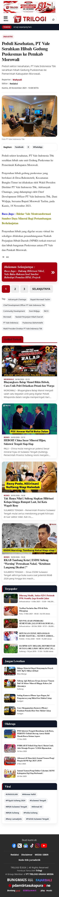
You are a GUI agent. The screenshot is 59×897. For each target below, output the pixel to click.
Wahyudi (17, 79)
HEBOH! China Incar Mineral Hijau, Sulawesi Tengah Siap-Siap (25, 442)
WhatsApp (38, 147)
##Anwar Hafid (29, 794)
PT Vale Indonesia (39, 155)
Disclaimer (26, 854)
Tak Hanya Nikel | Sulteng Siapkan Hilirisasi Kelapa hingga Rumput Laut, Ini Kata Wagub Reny (28, 502)
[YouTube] (44, 845)
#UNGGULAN (12, 794)
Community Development (14, 311)
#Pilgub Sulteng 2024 (15, 800)
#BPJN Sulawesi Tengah (16, 806)
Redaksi (15, 854)
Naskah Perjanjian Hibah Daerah (29, 317)
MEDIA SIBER (42, 854)
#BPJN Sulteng (12, 812)
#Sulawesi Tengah (38, 800)
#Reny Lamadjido (14, 819)
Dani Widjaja (34, 311)
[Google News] (25, 845)
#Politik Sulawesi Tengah (37, 819)
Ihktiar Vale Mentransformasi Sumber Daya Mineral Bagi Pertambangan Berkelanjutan (26, 218)
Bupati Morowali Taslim (40, 299)
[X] (20, 845)
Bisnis (7, 437)
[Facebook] (14, 845)
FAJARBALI (44, 880)
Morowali (7, 317)
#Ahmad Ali (37, 806)
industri (8, 36)
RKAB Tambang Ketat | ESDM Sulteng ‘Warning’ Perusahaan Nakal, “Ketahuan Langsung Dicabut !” (27, 563)
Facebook (19, 147)
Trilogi (39, 870)
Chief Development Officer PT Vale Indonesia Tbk (24, 305)
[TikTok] (32, 845)
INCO (46, 311)
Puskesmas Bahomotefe (33, 322)
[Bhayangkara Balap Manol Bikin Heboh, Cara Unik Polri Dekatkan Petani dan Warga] (29, 360)
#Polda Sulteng (31, 812)
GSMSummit (29, 891)
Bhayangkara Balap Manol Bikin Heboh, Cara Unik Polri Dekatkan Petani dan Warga (29, 384)
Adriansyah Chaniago (17, 299)
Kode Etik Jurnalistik (29, 859)
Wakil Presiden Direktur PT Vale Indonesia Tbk (22, 328)
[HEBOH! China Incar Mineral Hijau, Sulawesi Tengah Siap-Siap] (29, 418)
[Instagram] (37, 845)
